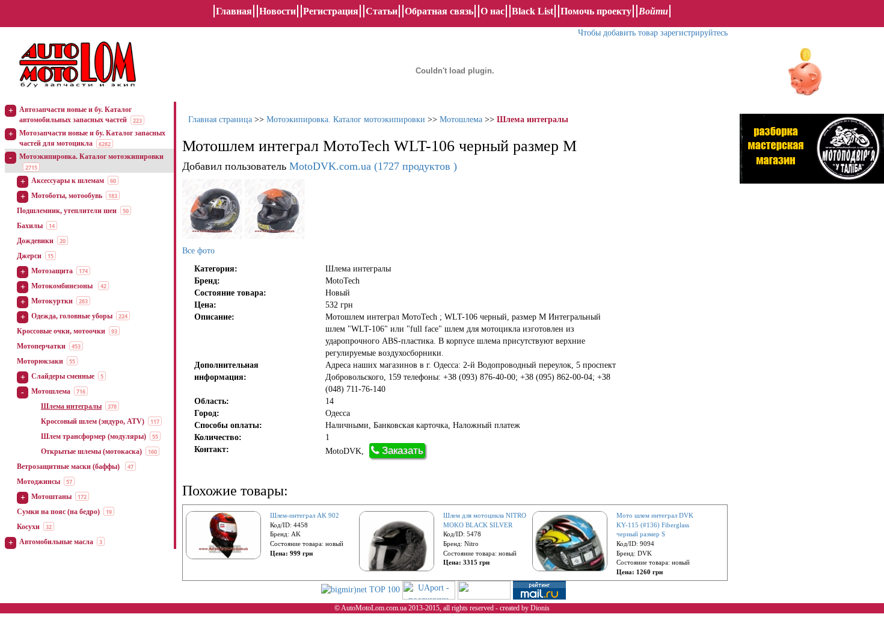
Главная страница (220, 119)
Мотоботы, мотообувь (66, 195)
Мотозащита (52, 271)
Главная (234, 11)
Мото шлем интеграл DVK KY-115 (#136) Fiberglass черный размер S (654, 525)
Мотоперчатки (41, 346)
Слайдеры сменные (62, 376)
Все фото (198, 250)
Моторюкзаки (40, 361)
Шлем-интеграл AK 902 (304, 515)
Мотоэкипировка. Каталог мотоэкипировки (91, 156)
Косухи (28, 526)
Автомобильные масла (56, 542)
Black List (532, 11)
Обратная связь (439, 11)
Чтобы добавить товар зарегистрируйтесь (653, 32)
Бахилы (30, 226)
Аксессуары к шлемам (67, 180)
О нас (492, 11)
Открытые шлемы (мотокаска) (91, 451)
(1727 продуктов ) (373, 166)
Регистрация (330, 11)
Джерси (29, 256)
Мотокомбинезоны (62, 286)
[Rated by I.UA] (484, 589)
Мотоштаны (51, 496)
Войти (653, 11)
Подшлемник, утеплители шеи (67, 210)
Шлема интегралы (71, 406)
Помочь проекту (595, 11)
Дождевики (35, 241)
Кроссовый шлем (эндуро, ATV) (92, 421)
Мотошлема (50, 391)
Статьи (381, 11)
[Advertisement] (812, 316)
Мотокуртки (52, 301)
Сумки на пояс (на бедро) (58, 511)
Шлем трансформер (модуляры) (93, 436)
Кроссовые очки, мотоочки (61, 331)
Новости (277, 11)
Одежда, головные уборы (71, 316)
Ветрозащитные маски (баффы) (69, 466)
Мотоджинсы (38, 481)
